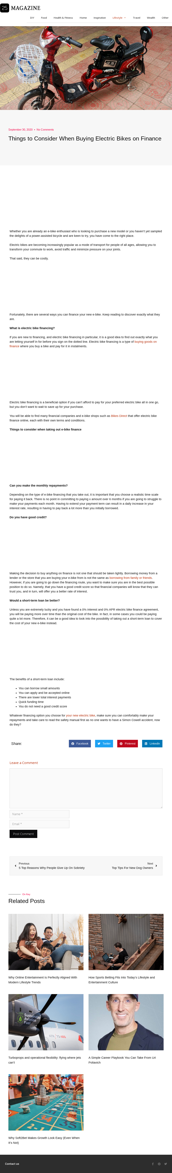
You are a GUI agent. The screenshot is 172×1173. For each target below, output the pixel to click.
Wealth (151, 17)
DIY (32, 17)
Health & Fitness (63, 17)
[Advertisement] (86, 205)
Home (83, 17)
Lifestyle (117, 17)
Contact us (12, 1163)
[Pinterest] (159, 1164)
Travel (136, 17)
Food (44, 17)
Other (165, 17)
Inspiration (100, 17)
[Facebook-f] (153, 1164)
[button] (80, 743)
